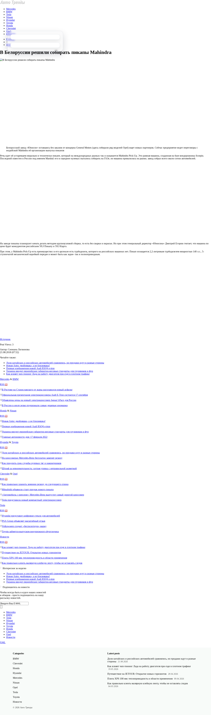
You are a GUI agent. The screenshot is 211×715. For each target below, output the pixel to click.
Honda (9, 25)
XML (3, 642)
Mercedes (11, 9)
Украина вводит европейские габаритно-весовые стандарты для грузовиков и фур (49, 371)
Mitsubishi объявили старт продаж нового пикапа (28, 489)
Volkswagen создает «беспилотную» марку (24, 526)
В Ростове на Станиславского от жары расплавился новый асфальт (37, 389)
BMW (9, 11)
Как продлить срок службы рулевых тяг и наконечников (31, 463)
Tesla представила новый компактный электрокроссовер (31, 500)
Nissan (9, 17)
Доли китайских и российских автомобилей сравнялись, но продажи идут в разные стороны (55, 362)
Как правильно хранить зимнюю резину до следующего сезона (35, 484)
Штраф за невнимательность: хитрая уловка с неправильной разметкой (39, 468)
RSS (2, 384)
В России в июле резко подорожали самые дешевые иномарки (35, 405)
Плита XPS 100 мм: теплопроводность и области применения (34, 557)
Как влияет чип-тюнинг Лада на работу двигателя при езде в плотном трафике (48, 374)
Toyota (9, 22)
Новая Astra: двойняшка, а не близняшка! (28, 365)
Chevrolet (11, 28)
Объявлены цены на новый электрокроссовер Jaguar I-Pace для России (39, 400)
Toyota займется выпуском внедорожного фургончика (30, 531)
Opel (8, 31)
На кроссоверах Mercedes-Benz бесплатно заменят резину (32, 458)
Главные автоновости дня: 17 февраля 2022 (24, 437)
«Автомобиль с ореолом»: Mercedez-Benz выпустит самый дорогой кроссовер (43, 494)
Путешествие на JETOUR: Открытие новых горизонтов (31, 552)
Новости (4, 536)
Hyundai (10, 20)
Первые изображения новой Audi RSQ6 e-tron (30, 368)
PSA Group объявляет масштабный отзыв (23, 521)
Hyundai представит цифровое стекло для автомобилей (31, 515)
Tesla (8, 14)
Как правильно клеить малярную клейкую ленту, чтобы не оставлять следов (42, 563)
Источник (5, 339)
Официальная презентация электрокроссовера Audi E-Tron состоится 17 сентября (45, 395)
